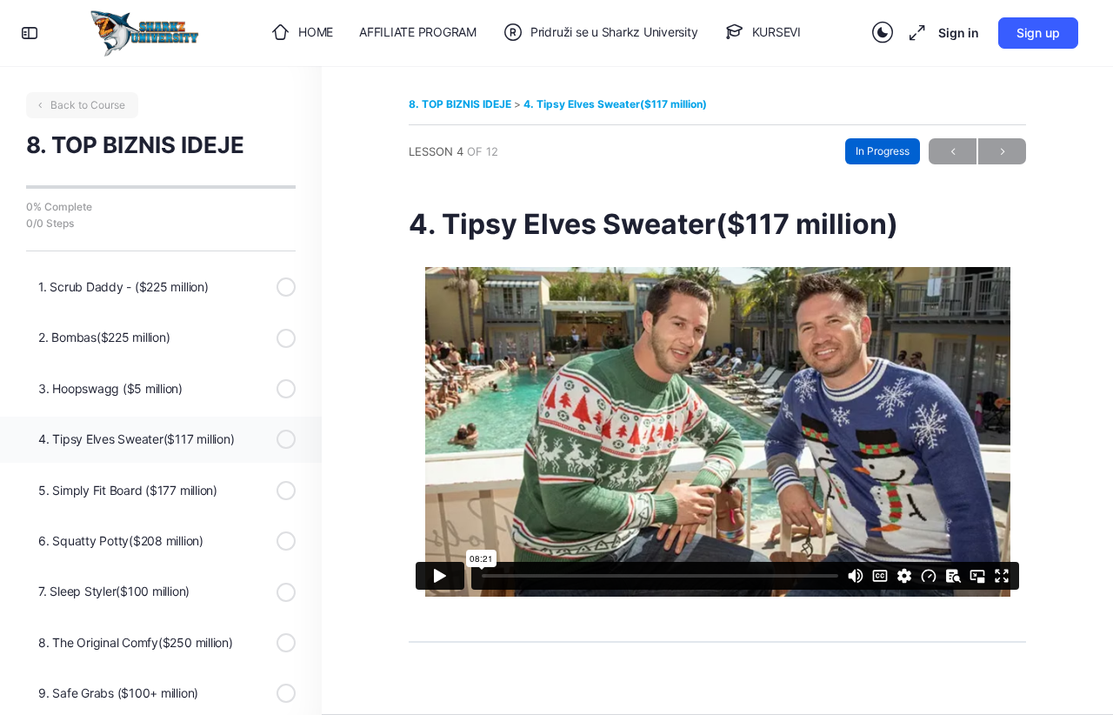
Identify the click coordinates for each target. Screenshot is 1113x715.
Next (1002, 151)
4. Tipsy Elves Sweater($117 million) (615, 103)
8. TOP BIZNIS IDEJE (461, 103)
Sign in (958, 32)
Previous (952, 151)
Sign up (1038, 32)
